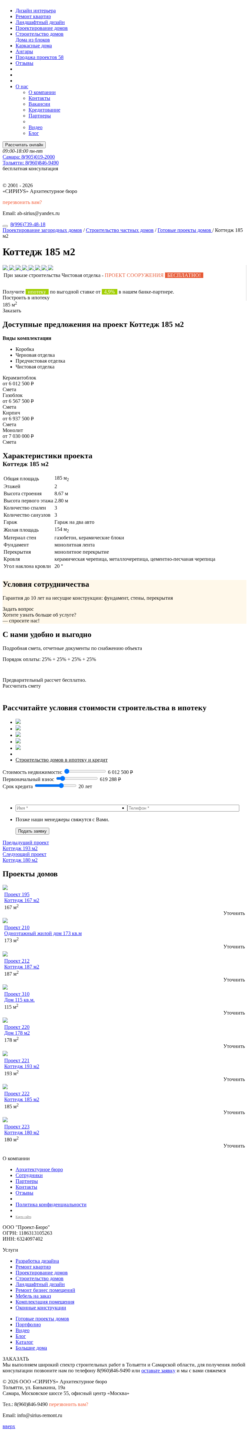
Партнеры (40, 115)
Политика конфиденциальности (51, 1204)
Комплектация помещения (45, 1302)
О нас (22, 86)
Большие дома (31, 1348)
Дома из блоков (33, 39)
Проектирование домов (42, 28)
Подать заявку (32, 831)
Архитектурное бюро (39, 1169)
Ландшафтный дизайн (40, 22)
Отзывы (24, 63)
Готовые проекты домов (185, 230)
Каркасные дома (34, 45)
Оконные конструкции (41, 1307)
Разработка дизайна (37, 1261)
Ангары (24, 51)
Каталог (24, 1342)
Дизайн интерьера (36, 10)
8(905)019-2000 (29, 157)
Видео (35, 127)
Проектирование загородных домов (42, 230)
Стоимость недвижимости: (33, 772)
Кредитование (44, 110)
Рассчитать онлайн (24, 144)
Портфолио (28, 1324)
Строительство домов (40, 34)
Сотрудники (29, 1175)
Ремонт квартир (33, 16)
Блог (34, 133)
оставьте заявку (158, 1370)
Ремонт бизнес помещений (45, 1290)
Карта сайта (23, 1217)
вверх (9, 1426)
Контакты (39, 98)
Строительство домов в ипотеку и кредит (62, 760)
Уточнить (234, 913)
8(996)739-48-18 (27, 224)
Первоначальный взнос (28, 779)
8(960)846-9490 (31, 162)
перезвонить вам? (22, 202)
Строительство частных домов (120, 230)
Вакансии (39, 104)
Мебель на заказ (33, 1296)
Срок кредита (18, 786)
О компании (42, 92)
